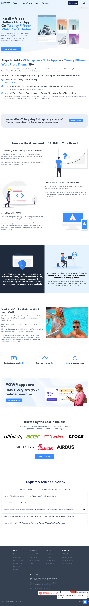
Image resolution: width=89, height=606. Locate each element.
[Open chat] (84, 602)
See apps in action (14, 400)
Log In (84, 3)
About (37, 3)
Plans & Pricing (27, 3)
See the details (76, 121)
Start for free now (11, 49)
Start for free (73, 3)
